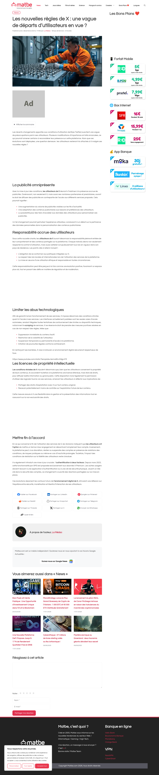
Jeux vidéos (57, 5)
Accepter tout (42, 766)
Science (82, 5)
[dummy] (28, 117)
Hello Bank (110, 733)
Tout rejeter (28, 766)
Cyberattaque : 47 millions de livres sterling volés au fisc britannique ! (54, 638)
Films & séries (70, 5)
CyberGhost (110, 759)
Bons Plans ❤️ (124, 5)
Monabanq (110, 739)
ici (64, 748)
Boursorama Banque (114, 736)
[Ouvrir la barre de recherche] (145, 5)
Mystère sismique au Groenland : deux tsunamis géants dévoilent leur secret (86, 638)
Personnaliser (14, 766)
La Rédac (57, 532)
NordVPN (109, 755)
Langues (136, 5)
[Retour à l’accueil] (21, 5)
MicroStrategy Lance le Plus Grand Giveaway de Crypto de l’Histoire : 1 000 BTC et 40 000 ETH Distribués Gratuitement (56, 603)
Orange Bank (111, 742)
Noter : (15, 694)
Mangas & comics (95, 5)
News (39, 5)
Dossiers (109, 5)
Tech (46, 5)
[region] (28, 758)
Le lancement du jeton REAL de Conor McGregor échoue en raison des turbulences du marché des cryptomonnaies (86, 603)
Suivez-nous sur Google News (55, 561)
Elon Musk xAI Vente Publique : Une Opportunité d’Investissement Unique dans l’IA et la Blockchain (24, 603)
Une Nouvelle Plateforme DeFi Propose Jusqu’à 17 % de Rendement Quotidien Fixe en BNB (23, 640)
